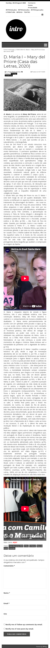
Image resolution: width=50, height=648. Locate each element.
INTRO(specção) (37, 10)
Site (5, 614)
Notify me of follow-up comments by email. (24, 624)
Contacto (31, 3)
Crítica (26, 546)
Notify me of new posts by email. (20, 629)
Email (7, 603)
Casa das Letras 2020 (16, 546)
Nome (7, 593)
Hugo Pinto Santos (14, 72)
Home (30, 5)
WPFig (45, 646)
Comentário (9, 566)
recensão (12, 548)
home (6, 49)
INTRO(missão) (23, 10)
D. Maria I (33, 546)
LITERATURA (10, 12)
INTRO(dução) (11, 10)
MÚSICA (19, 12)
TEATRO (27, 12)
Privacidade (32, 7)
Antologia (12, 49)
